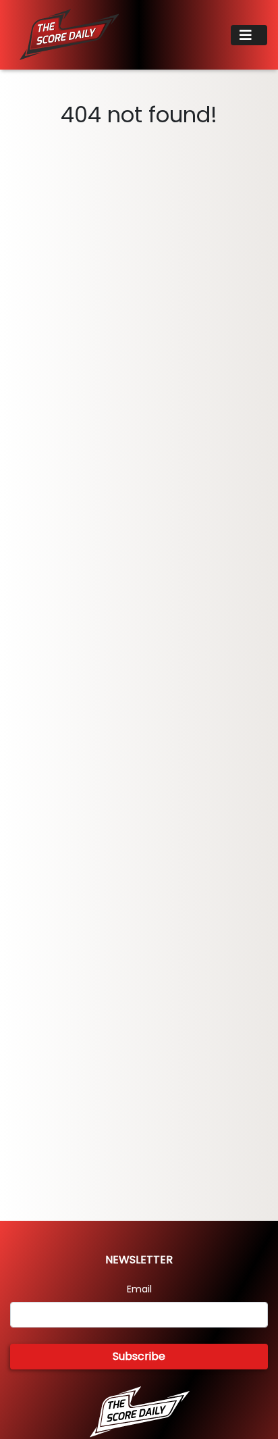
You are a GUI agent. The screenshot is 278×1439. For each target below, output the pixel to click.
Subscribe (139, 1356)
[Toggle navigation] (249, 35)
